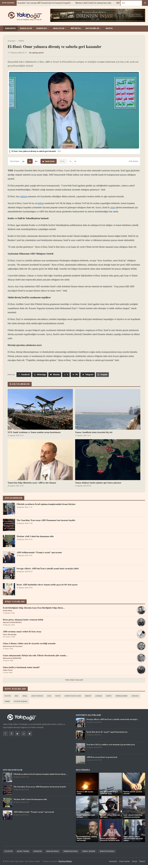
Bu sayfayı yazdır (36, 53)
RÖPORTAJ (76, 28)
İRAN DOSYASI (52, 851)
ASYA (49, 696)
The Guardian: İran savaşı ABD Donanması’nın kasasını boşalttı (35, 3)
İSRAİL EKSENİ (88, 851)
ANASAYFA (10, 28)
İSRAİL (24, 696)
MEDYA (109, 28)
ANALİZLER (59, 28)
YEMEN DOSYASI (70, 851)
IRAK (16, 696)
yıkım (112, 207)
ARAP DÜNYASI (37, 696)
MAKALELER (26, 28)
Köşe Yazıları (124, 861)
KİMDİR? (88, 696)
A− (23, 161)
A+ (36, 161)
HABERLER (42, 28)
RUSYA (58, 696)
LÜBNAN (98, 696)
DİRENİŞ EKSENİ (121, 696)
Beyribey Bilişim (65, 861)
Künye (134, 861)
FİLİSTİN (7, 696)
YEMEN (21, 41)
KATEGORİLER (93, 28)
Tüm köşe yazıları (74, 680)
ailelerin (23, 196)
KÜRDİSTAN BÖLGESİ (73, 696)
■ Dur (62, 161)
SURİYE (108, 696)
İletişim (142, 861)
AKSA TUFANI (23, 851)
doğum (40, 203)
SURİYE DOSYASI (107, 851)
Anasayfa (11, 41)
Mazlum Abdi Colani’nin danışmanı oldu (87, 3)
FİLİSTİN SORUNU (20, 701)
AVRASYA (135, 696)
